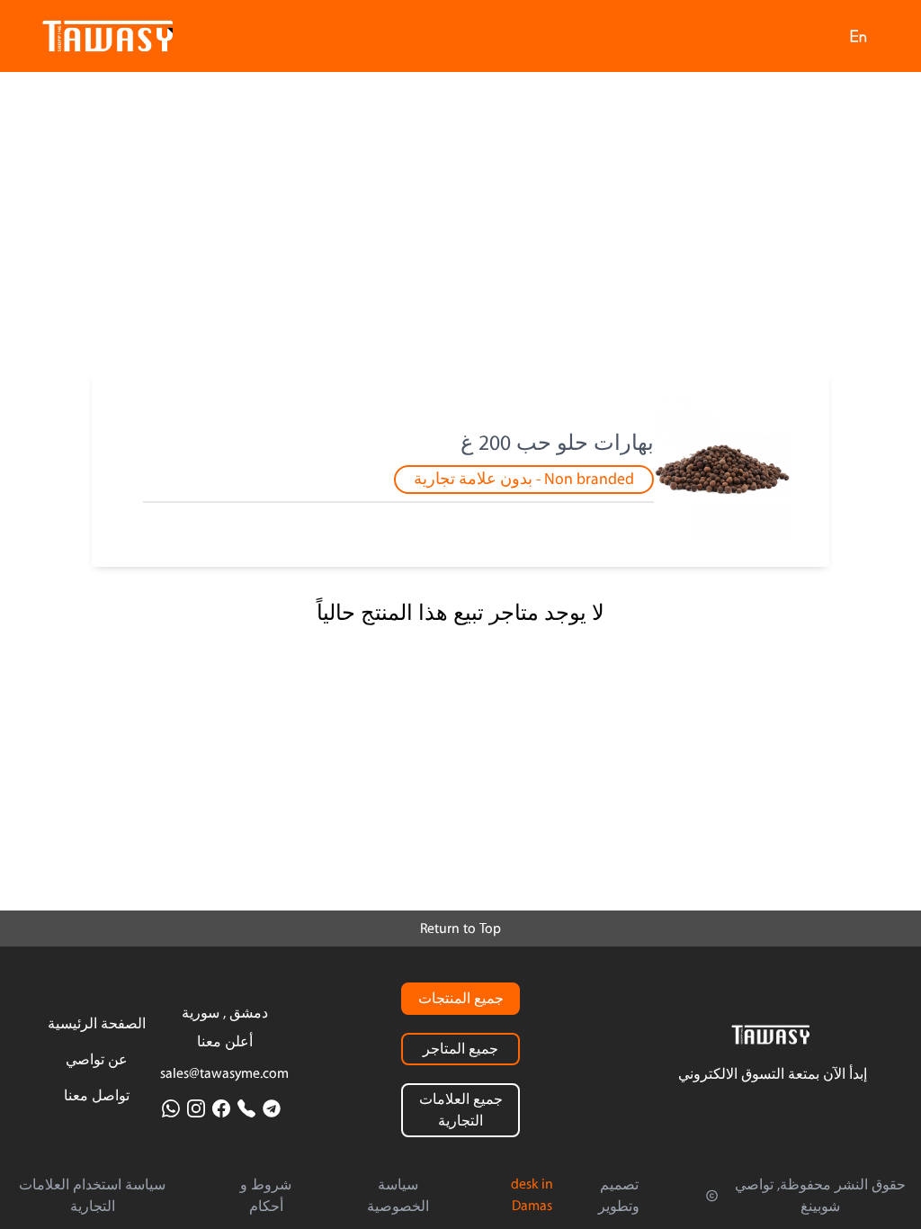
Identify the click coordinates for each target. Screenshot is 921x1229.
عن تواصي (97, 1060)
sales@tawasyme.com (224, 1073)
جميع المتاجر (460, 1049)
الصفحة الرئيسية (97, 1024)
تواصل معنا (97, 1096)
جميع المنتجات (461, 999)
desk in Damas (532, 1195)
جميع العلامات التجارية (461, 1110)
